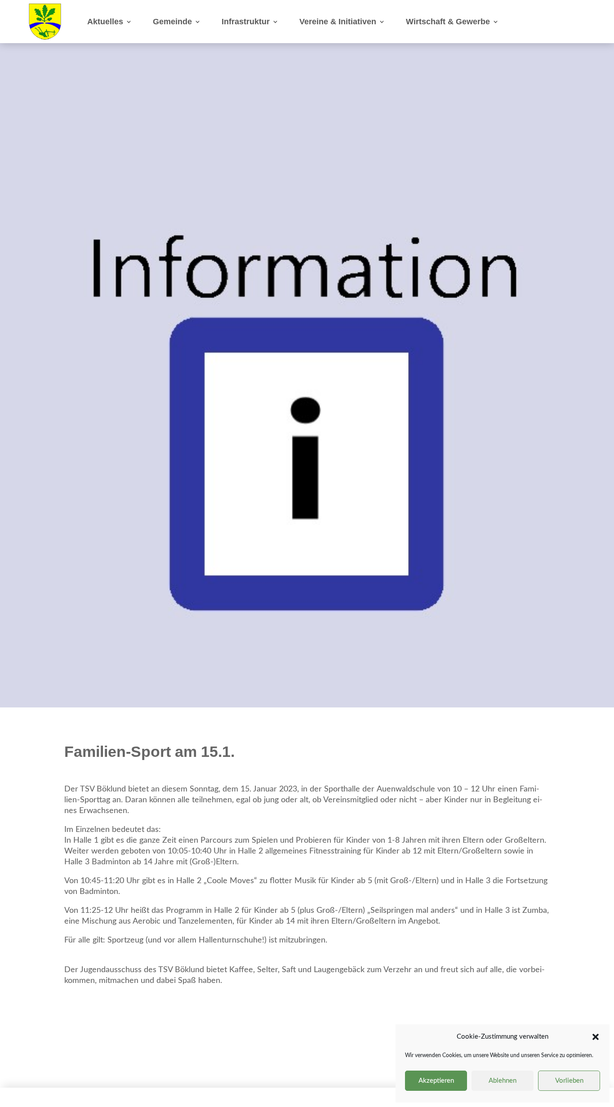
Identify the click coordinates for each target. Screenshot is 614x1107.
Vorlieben (569, 1080)
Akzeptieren (436, 1080)
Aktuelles (105, 21)
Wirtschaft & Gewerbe (448, 21)
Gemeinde (172, 21)
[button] (595, 1036)
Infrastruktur (246, 21)
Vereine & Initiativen (337, 21)
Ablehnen (502, 1080)
